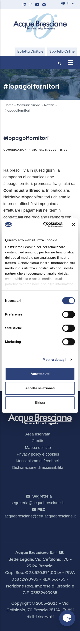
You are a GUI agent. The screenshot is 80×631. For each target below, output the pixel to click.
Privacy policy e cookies (38, 454)
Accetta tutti (40, 374)
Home (8, 105)
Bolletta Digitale (30, 51)
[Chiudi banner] (73, 224)
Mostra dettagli (54, 359)
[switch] (68, 314)
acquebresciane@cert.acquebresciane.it (40, 516)
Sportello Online (62, 51)
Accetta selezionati (40, 388)
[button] (24, 5)
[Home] (40, 26)
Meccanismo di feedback (38, 461)
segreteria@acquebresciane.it (37, 503)
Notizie (49, 105)
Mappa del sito (38, 447)
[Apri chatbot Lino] (67, 618)
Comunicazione (29, 105)
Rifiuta (40, 403)
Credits (38, 441)
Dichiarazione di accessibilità (37, 467)
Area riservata (37, 434)
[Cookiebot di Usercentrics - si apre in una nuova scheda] (46, 224)
